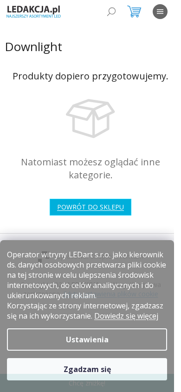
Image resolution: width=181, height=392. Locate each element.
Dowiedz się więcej (126, 316)
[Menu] (160, 11)
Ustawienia (87, 339)
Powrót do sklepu (90, 207)
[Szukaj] (111, 11)
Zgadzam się (87, 369)
